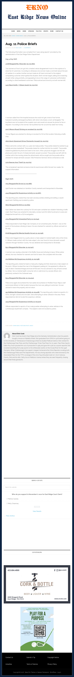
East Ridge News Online (37, 7)
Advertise (9, 664)
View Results (37, 511)
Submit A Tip (31, 657)
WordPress (53, 672)
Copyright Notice (53, 657)
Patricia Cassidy (13, 499)
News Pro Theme (30, 672)
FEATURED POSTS (24, 325)
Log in (59, 672)
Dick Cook (19, 47)
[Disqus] (37, 399)
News (31, 325)
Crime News (16, 325)
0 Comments (27, 47)
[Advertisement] (37, 101)
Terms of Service (32, 664)
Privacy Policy (52, 664)
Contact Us (9, 657)
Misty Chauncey (13, 503)
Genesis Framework (43, 672)
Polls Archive (10, 516)
